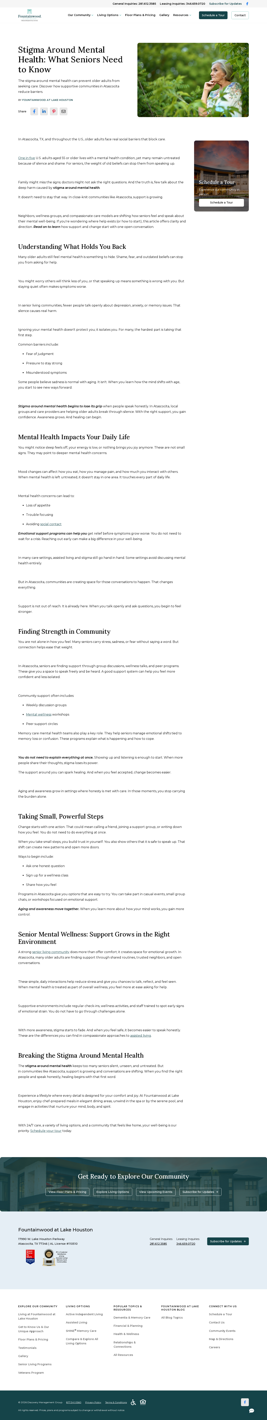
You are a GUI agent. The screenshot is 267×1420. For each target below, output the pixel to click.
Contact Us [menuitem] (217, 1322)
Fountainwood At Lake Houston (47, 99)
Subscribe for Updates (225, 3)
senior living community (50, 952)
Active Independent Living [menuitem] (84, 1314)
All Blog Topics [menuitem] (172, 1317)
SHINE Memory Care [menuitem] (81, 1331)
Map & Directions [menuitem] (221, 1339)
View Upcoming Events (155, 1192)
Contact (240, 15)
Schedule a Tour (213, 15)
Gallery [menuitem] (23, 1356)
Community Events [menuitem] (222, 1331)
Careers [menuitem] (214, 1347)
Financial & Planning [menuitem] (128, 1326)
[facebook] (34, 111)
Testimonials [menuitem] (27, 1348)
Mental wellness (38, 714)
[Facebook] (245, 1402)
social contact (51, 524)
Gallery (164, 15)
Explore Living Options (112, 1192)
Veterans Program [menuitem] (31, 1372)
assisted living (140, 1035)
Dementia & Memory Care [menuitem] (132, 1317)
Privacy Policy (93, 1402)
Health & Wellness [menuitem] (126, 1334)
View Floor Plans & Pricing (67, 1192)
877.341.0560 (73, 1402)
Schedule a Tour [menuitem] (220, 1314)
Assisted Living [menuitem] (76, 1322)
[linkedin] (44, 111)
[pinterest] (54, 111)
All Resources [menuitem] (123, 1355)
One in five (26, 158)
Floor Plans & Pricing (140, 15)
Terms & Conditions (116, 1402)
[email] (63, 111)
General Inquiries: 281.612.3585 (134, 3)
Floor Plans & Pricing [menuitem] (33, 1339)
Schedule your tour (46, 1131)
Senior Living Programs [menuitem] (35, 1364)
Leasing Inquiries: (182, 3)
